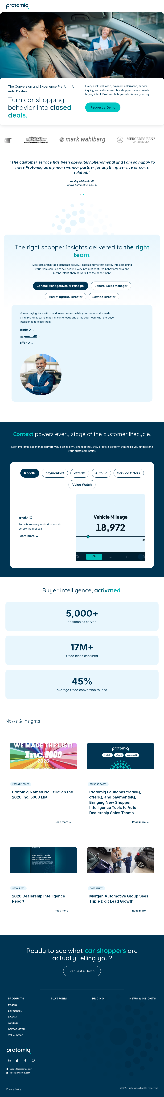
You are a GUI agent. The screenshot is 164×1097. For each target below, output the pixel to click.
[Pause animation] (141, 557)
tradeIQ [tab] (30, 473)
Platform (59, 998)
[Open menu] (154, 6)
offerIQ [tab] (79, 473)
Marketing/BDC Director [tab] (65, 297)
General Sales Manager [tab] (110, 285)
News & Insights (142, 998)
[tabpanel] (82, 353)
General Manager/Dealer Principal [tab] (61, 285)
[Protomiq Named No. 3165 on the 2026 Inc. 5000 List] (43, 755)
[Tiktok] (17, 1060)
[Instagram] (33, 1060)
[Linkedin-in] (9, 1060)
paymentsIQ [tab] (54, 473)
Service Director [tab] (103, 297)
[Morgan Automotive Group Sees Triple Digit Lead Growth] (120, 859)
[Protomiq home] (17, 6)
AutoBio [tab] (101, 473)
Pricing (98, 998)
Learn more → (28, 536)
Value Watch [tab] (82, 485)
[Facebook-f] (25, 1060)
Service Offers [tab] (128, 473)
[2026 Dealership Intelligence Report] (43, 859)
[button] (80, 194)
